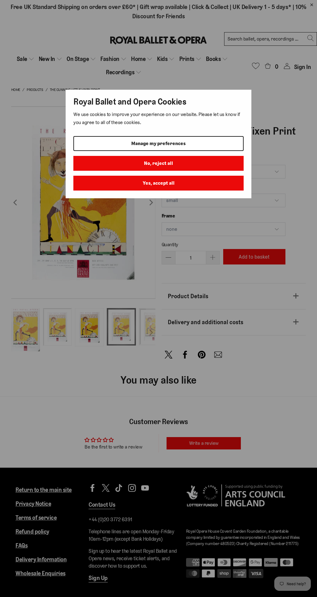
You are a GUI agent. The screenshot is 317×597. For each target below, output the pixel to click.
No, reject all (158, 163)
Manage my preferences (158, 143)
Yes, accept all (159, 183)
